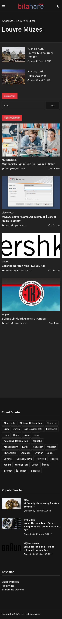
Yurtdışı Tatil (21, 464)
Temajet (6, 614)
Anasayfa (7, 20)
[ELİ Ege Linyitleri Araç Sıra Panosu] (31, 294)
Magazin (51, 446)
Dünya (16, 429)
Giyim (27, 435)
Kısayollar (37, 446)
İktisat (45, 464)
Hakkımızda (8, 585)
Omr (6, 169)
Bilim (6, 429)
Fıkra (6, 435)
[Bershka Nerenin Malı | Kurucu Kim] (31, 245)
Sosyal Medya (24, 458)
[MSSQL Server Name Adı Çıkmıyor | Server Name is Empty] (31, 192)
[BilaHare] (31, 6)
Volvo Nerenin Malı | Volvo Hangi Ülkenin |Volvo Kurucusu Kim (42, 526)
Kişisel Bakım (11, 446)
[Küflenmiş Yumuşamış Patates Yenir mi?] (11, 503)
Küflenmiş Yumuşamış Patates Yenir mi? (41, 505)
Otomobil (25, 452)
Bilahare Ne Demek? (13, 589)
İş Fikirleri (21, 470)
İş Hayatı (35, 470)
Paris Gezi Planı (37, 75)
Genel (16, 435)
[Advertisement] (31, 362)
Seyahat (8, 458)
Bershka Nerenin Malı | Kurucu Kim (23, 265)
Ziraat (35, 464)
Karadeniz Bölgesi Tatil (16, 441)
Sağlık (50, 452)
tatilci (32, 61)
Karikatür (37, 441)
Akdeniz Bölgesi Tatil (31, 423)
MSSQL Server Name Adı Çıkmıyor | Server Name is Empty (29, 218)
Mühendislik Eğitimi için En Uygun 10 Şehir (28, 164)
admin (7, 225)
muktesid (9, 270)
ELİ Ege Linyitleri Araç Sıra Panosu (24, 318)
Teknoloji (41, 458)
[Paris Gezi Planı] (13, 76)
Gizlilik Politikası (10, 582)
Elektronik (51, 429)
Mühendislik (10, 452)
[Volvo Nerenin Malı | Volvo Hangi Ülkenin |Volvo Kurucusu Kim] (11, 523)
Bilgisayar (51, 423)
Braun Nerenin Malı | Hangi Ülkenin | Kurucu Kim (39, 548)
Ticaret (54, 458)
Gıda (36, 435)
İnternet (8, 470)
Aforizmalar (10, 423)
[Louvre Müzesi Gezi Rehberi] (13, 54)
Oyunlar (38, 452)
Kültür (25, 446)
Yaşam (7, 464)
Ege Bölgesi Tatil (33, 429)
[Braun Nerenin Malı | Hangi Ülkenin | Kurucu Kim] (11, 547)
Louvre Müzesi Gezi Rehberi (40, 54)
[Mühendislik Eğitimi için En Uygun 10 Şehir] (31, 140)
